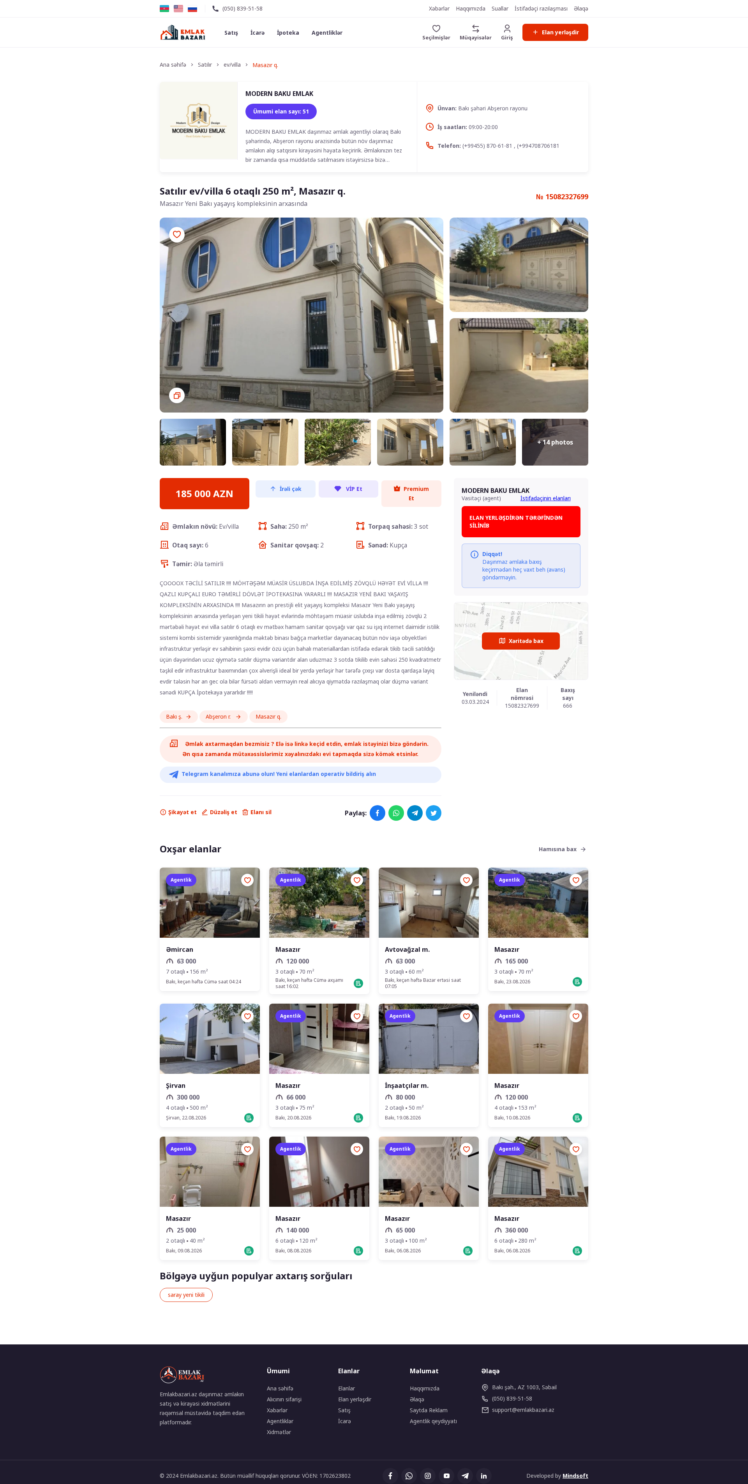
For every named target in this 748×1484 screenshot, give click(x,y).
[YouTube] (446, 1476)
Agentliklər (327, 32)
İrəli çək (291, 488)
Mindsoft (575, 1475)
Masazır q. (268, 716)
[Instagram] (428, 1476)
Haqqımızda (470, 8)
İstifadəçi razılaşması (541, 8)
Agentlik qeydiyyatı (433, 1421)
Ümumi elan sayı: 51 (281, 111)
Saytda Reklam (429, 1410)
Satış (231, 32)
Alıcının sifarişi (284, 1399)
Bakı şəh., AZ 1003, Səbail (524, 1387)
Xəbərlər (439, 8)
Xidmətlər (279, 1432)
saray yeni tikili (186, 1294)
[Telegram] (415, 813)
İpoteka (288, 32)
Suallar (500, 8)
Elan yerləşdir (560, 32)
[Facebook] (377, 813)
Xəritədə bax (526, 641)
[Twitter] (433, 813)
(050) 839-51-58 (242, 8)
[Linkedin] (484, 1476)
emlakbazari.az (523, 1409)
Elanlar (346, 1388)
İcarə (258, 32)
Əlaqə (581, 8)
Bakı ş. (174, 716)
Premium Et (416, 493)
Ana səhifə (280, 1388)
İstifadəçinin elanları (545, 498)
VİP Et (353, 488)
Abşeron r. (219, 716)
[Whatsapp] (396, 813)
